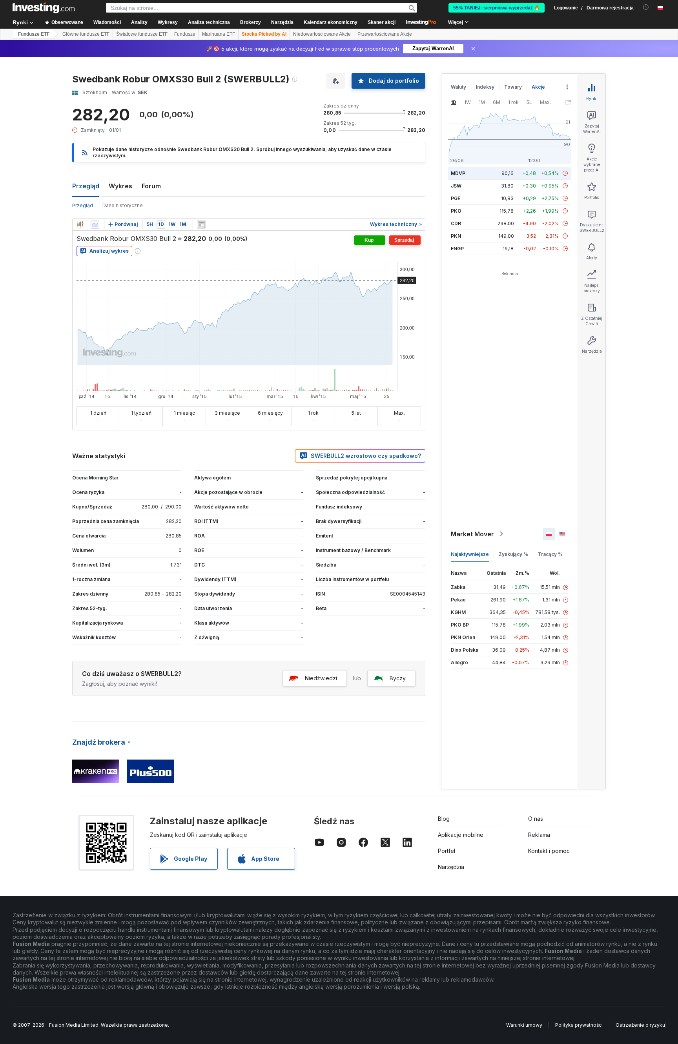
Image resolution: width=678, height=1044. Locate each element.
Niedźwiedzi (321, 678)
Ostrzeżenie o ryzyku (640, 1025)
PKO (456, 211)
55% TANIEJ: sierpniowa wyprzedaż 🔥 (496, 8)
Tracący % (550, 554)
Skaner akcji (382, 22)
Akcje (538, 87)
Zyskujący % (513, 554)
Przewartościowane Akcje (384, 34)
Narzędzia (451, 867)
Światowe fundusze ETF (142, 34)
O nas (535, 818)
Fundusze (184, 34)
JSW (456, 186)
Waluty (458, 87)
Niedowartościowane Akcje (322, 34)
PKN (456, 236)
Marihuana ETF (218, 34)
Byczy (398, 678)
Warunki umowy (524, 1025)
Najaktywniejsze (470, 554)
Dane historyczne (122, 205)
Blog (444, 818)
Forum (151, 186)
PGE (455, 198)
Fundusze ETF (33, 34)
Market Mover (472, 534)
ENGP (457, 248)
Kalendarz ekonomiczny (330, 22)
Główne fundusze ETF (85, 34)
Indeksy (485, 87)
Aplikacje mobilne (460, 834)
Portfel (446, 850)
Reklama (539, 834)
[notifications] (646, 7)
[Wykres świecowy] (80, 224)
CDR (456, 223)
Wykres (120, 186)
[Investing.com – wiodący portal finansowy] (44, 7)
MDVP (458, 173)
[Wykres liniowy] (95, 224)
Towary (513, 87)
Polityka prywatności (579, 1025)
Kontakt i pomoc (549, 850)
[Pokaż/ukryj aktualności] (201, 224)
